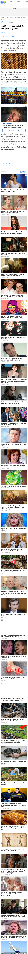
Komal (3, 32)
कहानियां (19, 1)
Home (2, 17)
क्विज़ (27, 1)
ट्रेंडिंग (11, 1)
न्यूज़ (7, 17)
